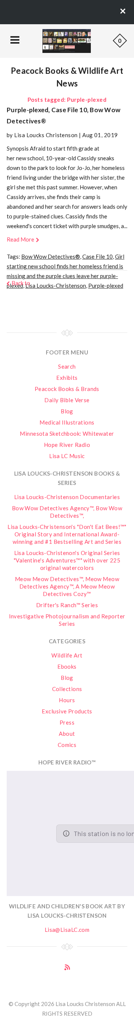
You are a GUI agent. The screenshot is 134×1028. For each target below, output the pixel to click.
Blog (67, 411)
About (67, 733)
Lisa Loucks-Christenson (55, 285)
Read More (20, 239)
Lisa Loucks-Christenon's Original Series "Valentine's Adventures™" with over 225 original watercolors (67, 560)
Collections (67, 688)
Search (67, 366)
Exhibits (67, 377)
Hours (67, 700)
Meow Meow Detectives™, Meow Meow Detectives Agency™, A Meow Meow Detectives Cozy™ (67, 586)
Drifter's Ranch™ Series (67, 605)
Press (67, 722)
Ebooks (67, 666)
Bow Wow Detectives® (50, 256)
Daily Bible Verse (67, 400)
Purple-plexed (105, 285)
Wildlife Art (66, 655)
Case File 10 (97, 256)
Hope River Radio (67, 444)
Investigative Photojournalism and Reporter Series (67, 620)
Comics (67, 744)
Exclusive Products (67, 711)
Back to (21, 283)
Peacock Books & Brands (67, 388)
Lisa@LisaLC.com (67, 929)
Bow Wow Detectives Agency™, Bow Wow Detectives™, (67, 512)
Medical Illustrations (66, 422)
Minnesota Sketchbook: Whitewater (67, 433)
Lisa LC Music (67, 455)
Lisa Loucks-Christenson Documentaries (67, 496)
